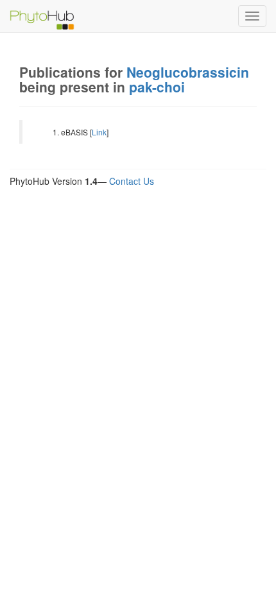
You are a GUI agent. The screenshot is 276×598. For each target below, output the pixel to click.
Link (99, 131)
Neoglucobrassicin (187, 71)
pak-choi (157, 86)
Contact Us (131, 181)
